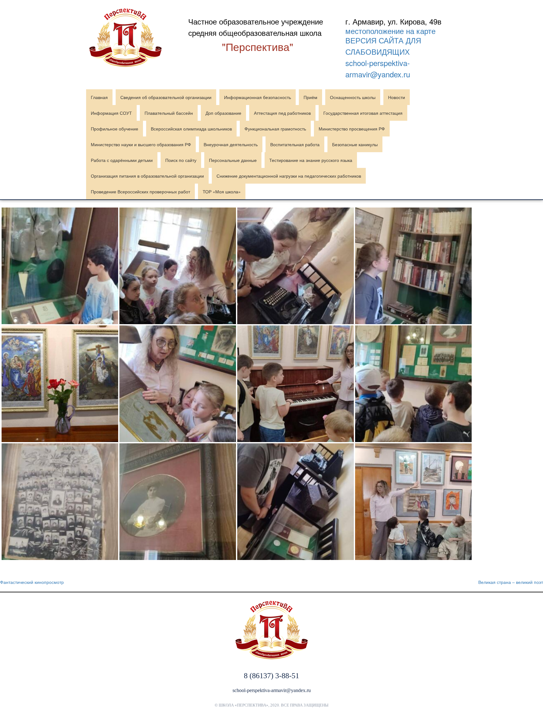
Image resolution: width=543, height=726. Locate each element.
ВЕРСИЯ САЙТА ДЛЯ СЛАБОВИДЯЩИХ (383, 46)
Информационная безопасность (257, 97)
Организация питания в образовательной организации (147, 176)
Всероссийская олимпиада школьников (191, 128)
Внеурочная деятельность (231, 144)
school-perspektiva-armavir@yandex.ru (377, 68)
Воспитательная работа (295, 144)
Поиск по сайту (180, 160)
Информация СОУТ (111, 113)
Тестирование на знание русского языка (310, 160)
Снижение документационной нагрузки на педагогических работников (289, 176)
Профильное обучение (114, 128)
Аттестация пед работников (282, 113)
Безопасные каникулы (355, 144)
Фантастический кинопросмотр (32, 582)
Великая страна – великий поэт (510, 582)
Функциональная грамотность (275, 128)
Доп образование (223, 113)
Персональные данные (233, 160)
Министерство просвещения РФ (352, 128)
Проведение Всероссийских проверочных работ (140, 191)
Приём (310, 97)
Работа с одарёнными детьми (122, 160)
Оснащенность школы (353, 97)
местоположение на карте (390, 31)
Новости (396, 97)
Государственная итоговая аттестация (363, 113)
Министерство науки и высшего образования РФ (141, 144)
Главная (99, 97)
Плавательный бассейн (169, 113)
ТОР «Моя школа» (222, 191)
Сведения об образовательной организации (165, 97)
